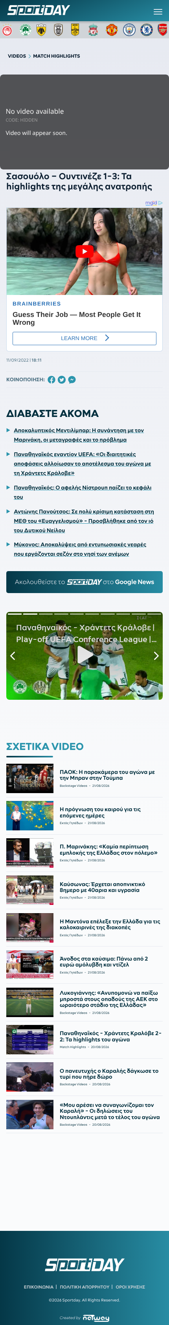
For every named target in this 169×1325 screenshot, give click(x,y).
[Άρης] (77, 30)
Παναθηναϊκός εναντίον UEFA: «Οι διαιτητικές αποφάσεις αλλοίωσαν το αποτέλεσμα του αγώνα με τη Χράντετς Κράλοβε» (82, 464)
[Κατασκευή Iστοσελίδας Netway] (96, 1318)
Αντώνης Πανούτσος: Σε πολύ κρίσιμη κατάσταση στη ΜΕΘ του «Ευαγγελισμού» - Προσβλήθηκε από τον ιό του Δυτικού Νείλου (84, 521)
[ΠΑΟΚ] (60, 30)
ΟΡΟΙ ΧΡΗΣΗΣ (130, 1287)
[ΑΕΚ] (43, 30)
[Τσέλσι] (146, 30)
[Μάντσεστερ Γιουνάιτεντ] (112, 30)
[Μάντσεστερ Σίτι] (129, 30)
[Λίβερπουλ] (94, 30)
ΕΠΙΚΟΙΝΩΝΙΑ (38, 1287)
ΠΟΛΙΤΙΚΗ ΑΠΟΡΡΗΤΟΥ (85, 1287)
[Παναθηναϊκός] (25, 30)
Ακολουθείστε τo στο (84, 582)
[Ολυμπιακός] (8, 30)
